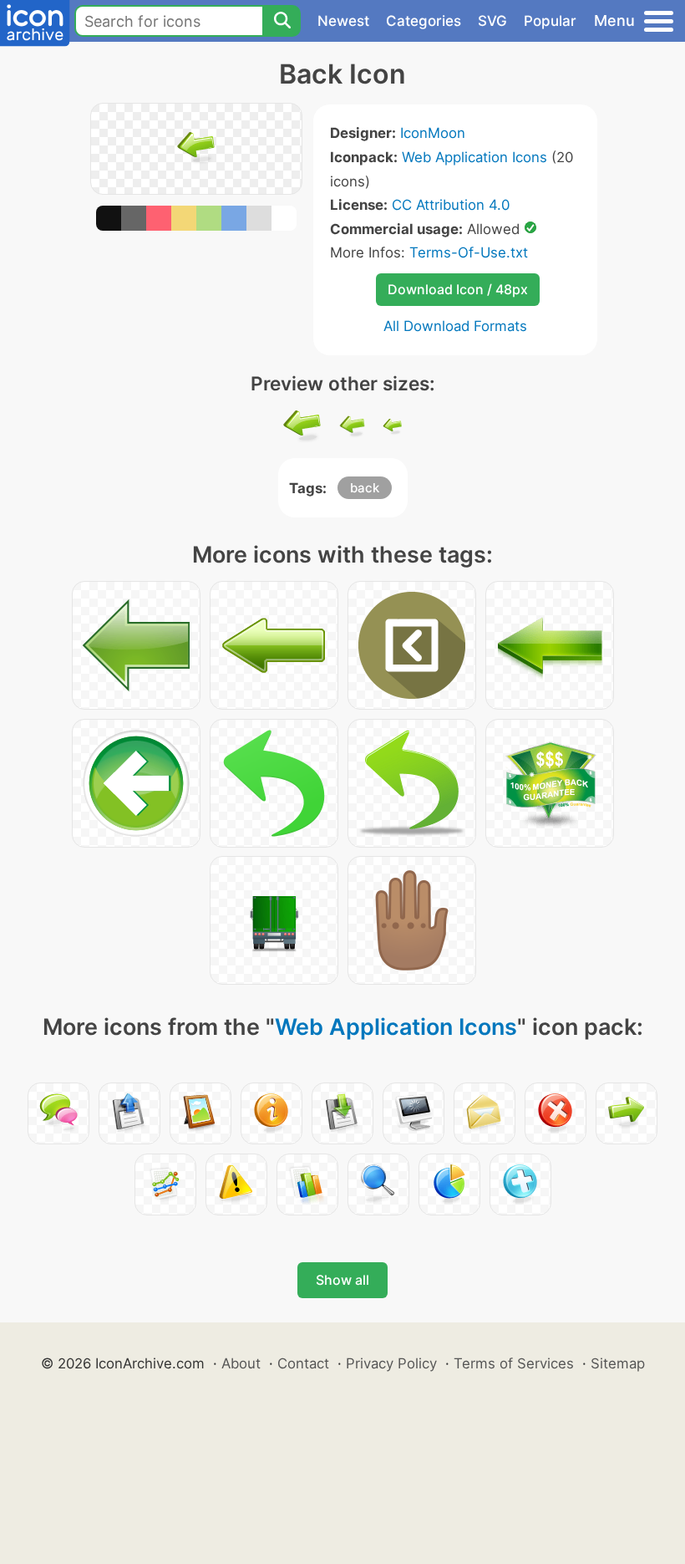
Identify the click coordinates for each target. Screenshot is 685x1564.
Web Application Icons (474, 157)
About (241, 1363)
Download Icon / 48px (458, 289)
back (364, 488)
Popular (550, 21)
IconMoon (432, 133)
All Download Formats (455, 326)
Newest (343, 21)
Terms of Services (514, 1363)
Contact (303, 1363)
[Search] (281, 21)
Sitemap (618, 1363)
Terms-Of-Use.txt (468, 252)
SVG (492, 21)
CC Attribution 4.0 (451, 204)
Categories (423, 21)
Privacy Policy (391, 1363)
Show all (342, 1279)
